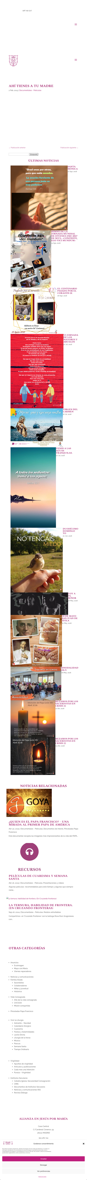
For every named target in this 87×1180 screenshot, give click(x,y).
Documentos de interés (53, 829)
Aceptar (43, 1159)
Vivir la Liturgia (17, 1020)
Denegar (43, 1165)
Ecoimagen (19, 965)
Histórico (18, 991)
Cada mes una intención (24, 1070)
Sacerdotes (19, 983)
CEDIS (45, 35)
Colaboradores (20, 986)
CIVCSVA (18, 1003)
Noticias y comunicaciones (22, 977)
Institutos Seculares (19, 1078)
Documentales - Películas (30, 90)
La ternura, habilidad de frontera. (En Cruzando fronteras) (41, 906)
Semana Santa (20, 1046)
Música (17, 1041)
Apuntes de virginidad (23, 1064)
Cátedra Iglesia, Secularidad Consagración (32, 1081)
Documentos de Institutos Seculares (29, 1087)
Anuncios (14, 963)
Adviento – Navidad (22, 1023)
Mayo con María (21, 968)
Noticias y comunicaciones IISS (27, 1090)
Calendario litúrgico (22, 1026)
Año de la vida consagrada (25, 1000)
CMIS (52, 35)
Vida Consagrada (18, 997)
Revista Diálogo (21, 1093)
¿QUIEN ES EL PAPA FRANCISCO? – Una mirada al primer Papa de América (39, 823)
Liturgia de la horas (22, 1038)
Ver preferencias (43, 1171)
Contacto (37, 35)
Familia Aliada (17, 980)
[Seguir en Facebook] (37, 17)
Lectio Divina (19, 1035)
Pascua (17, 1043)
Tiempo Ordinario (21, 1049)
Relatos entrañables (52, 912)
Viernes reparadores (22, 971)
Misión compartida (22, 1006)
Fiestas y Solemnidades (24, 1032)
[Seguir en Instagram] (50, 17)
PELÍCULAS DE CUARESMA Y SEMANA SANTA (38, 877)
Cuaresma (18, 1029)
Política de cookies (42, 1176)
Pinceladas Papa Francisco (22, 1011)
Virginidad (15, 1061)
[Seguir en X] (41, 17)
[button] (83, 1144)
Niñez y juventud (21, 988)
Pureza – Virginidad (22, 1072)
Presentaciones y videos (53, 883)
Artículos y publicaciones (25, 1067)
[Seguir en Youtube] (46, 17)
